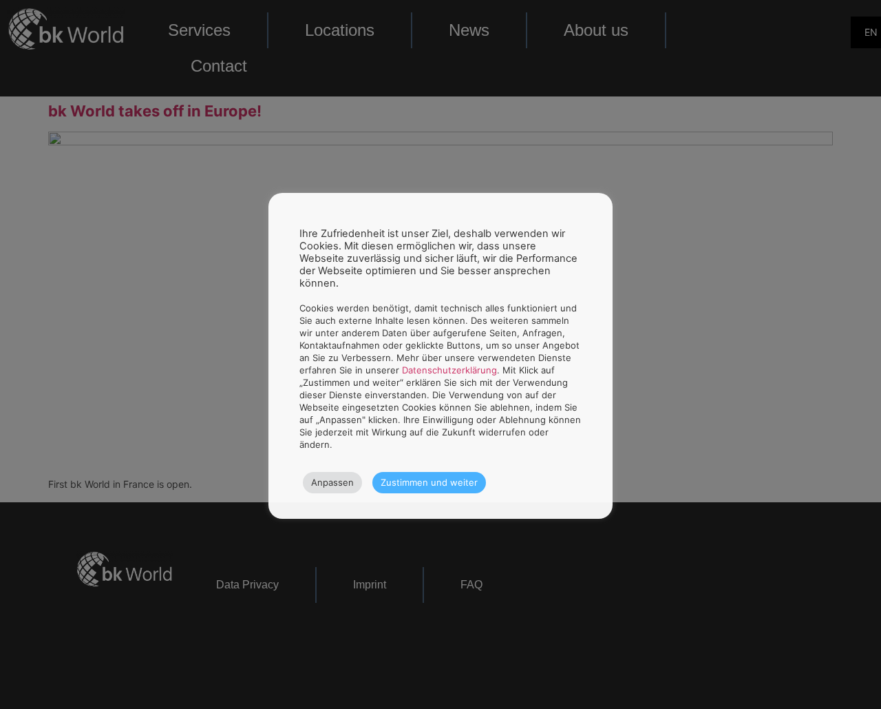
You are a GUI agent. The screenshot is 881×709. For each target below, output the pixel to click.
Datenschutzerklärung (449, 370)
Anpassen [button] (332, 482)
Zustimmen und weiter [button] (429, 482)
